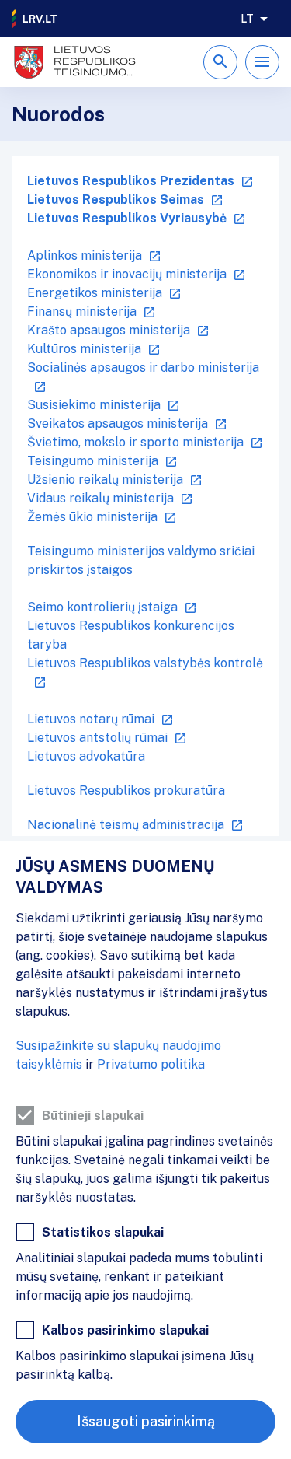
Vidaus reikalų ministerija (100, 498)
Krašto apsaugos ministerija (108, 330)
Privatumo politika (151, 1064)
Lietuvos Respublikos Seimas (115, 199)
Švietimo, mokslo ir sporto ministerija (135, 442)
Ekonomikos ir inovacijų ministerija (127, 274)
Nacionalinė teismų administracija (125, 824)
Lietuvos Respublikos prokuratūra (126, 790)
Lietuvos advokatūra (86, 756)
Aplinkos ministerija (84, 255)
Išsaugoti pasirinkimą (146, 1421)
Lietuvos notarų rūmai (90, 719)
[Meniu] (262, 62)
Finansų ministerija (82, 311)
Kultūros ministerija (84, 348)
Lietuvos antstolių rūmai (97, 737)
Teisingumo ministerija (92, 460)
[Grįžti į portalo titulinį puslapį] (35, 18)
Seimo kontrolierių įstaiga (102, 607)
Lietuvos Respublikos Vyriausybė (127, 218)
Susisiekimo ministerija (94, 404)
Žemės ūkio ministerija (92, 516)
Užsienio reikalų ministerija (105, 479)
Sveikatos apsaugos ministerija (117, 423)
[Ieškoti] (220, 62)
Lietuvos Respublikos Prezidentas (130, 180)
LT (247, 18)
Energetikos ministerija (94, 292)
